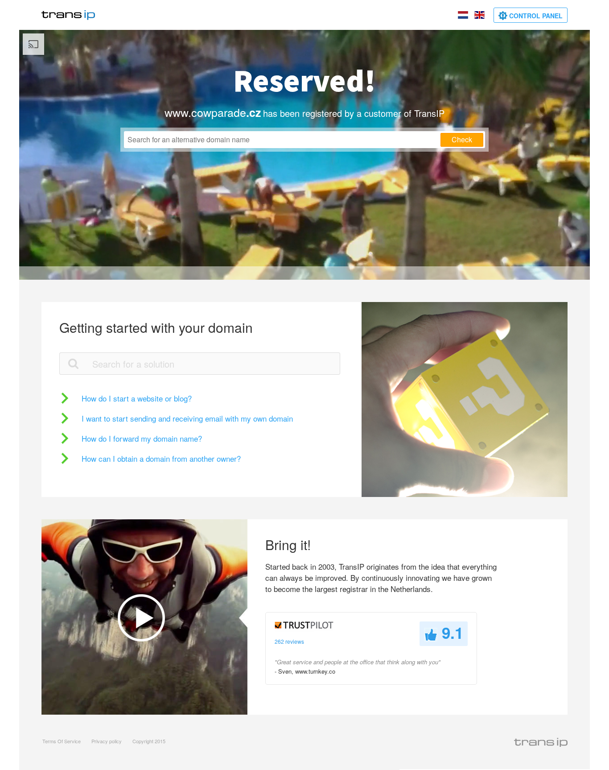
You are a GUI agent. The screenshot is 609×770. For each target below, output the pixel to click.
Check (462, 139)
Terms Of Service (61, 741)
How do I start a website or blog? (137, 398)
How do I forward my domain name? (142, 438)
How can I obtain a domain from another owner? (161, 458)
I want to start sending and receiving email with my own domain (187, 418)
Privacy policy (106, 741)
